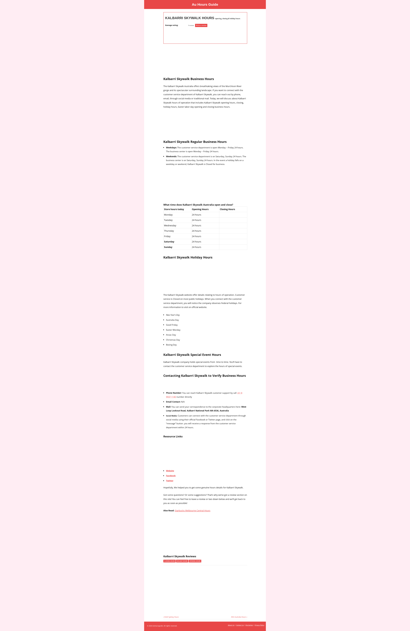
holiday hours (182, 561)
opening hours (195, 561)
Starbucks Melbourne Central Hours (192, 510)
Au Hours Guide (205, 4)
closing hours (169, 561)
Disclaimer (249, 625)
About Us (231, 625)
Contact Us (240, 625)
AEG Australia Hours (238, 617)
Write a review (201, 25)
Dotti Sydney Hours (171, 617)
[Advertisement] (173, 34)
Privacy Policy (259, 625)
